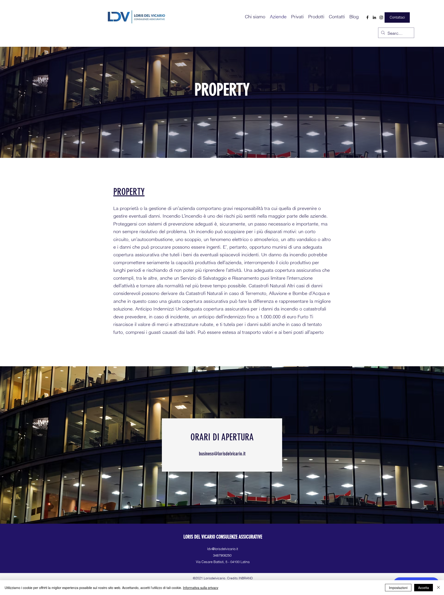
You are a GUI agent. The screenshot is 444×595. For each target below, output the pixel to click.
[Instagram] (381, 17)
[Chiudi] (438, 587)
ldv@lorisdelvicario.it (222, 549)
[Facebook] (367, 17)
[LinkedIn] (374, 17)
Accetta (423, 587)
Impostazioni (398, 587)
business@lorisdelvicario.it (222, 454)
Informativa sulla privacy (200, 587)
